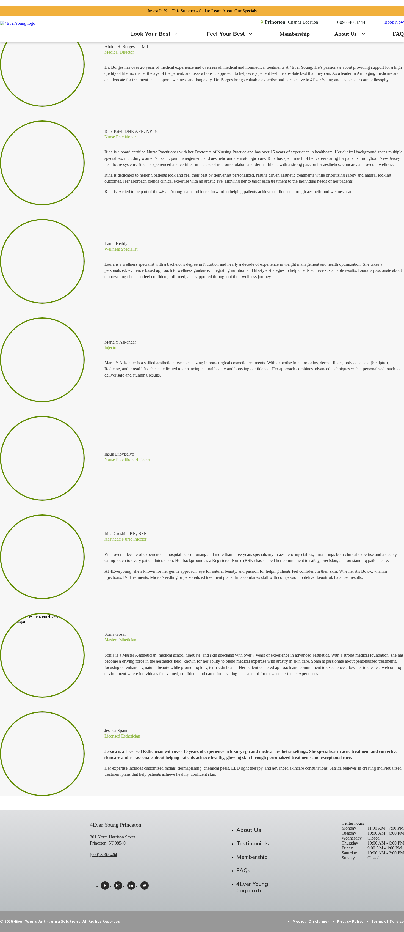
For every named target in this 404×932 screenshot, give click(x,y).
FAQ (398, 34)
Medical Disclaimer (310, 921)
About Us (345, 34)
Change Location (303, 22)
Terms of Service (387, 921)
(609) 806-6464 (103, 854)
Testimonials (252, 843)
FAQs (243, 870)
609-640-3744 (351, 22)
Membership (295, 34)
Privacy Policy (350, 921)
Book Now (394, 22)
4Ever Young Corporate (252, 887)
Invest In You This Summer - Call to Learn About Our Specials (202, 11)
